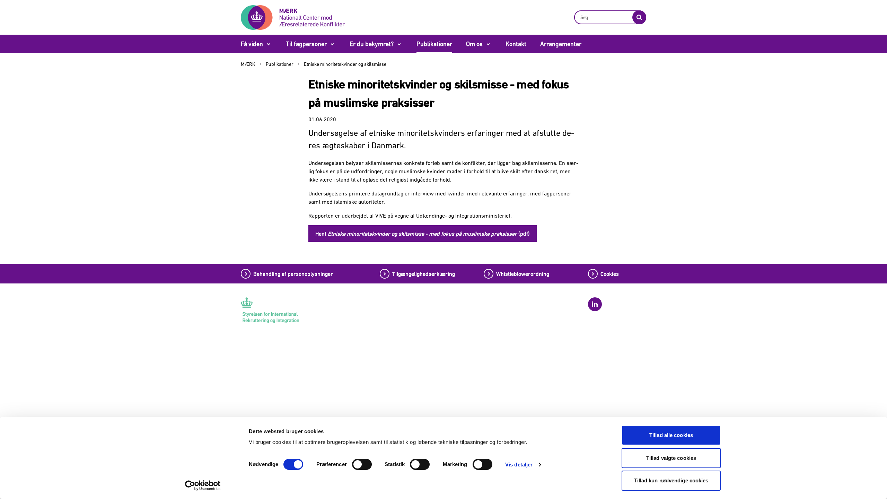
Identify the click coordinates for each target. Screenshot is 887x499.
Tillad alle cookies (671, 435)
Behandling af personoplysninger (293, 274)
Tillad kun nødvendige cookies (671, 480)
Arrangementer (560, 43)
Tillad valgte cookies (671, 458)
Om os (474, 43)
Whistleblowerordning (522, 274)
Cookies (609, 274)
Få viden (252, 43)
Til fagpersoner (306, 43)
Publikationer (434, 43)
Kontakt (516, 43)
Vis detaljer (519, 464)
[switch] (362, 464)
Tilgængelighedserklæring (423, 274)
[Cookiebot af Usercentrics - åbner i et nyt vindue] (203, 485)
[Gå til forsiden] (293, 17)
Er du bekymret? (372, 43)
